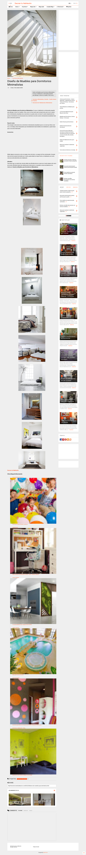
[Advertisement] (18, 99)
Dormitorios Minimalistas (17, 78)
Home (11, 6)
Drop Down (24, 6)
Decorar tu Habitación (23, 3)
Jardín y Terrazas (15, 627)
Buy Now (69, 6)
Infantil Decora (15, 527)
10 (62, 418)
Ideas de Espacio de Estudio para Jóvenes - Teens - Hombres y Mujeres (25, 574)
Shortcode (60, 6)
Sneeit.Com (45, 852)
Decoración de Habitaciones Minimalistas (42, 102)
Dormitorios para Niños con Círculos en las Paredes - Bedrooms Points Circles (27, 724)
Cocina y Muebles (15, 577)
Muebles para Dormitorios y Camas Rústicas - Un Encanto (67, 294)
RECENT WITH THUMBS (66, 155)
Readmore (73, 240)
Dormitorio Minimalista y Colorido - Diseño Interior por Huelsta (18, 802)
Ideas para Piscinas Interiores (18, 674)
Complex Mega (50, 6)
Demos (17, 6)
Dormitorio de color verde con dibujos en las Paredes (22, 775)
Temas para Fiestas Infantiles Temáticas (20, 524)
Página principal (36, 846)
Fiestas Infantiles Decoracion (17, 477)
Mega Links (32, 6)
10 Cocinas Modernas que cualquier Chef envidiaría (22, 624)
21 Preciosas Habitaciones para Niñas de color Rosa (68, 273)
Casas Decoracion (15, 677)
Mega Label (41, 6)
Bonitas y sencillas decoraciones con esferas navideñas (69, 179)
